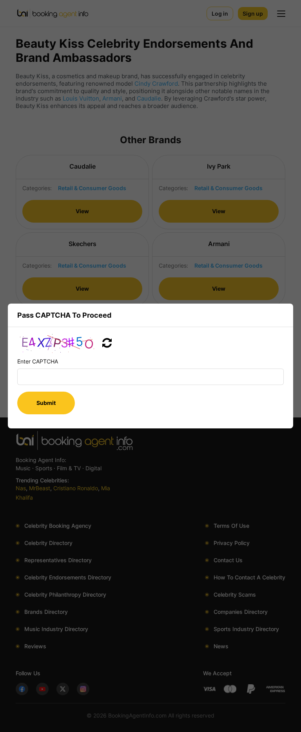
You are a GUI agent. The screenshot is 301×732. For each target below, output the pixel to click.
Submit (46, 402)
